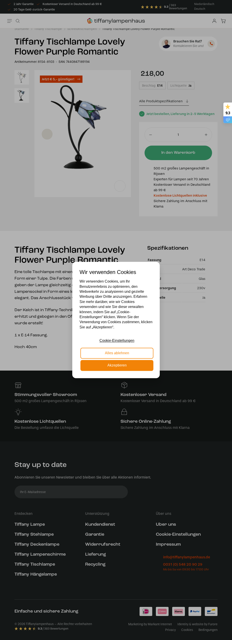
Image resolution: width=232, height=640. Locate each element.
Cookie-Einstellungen (116, 341)
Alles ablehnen (117, 353)
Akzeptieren (117, 365)
